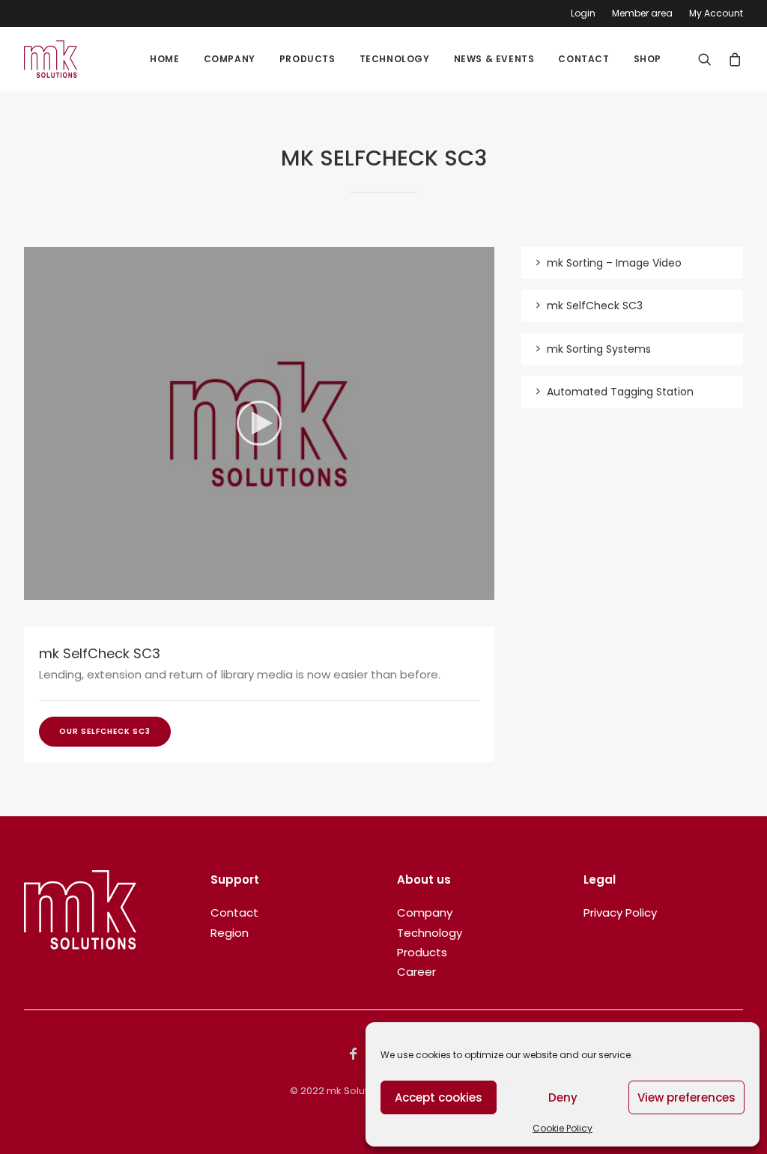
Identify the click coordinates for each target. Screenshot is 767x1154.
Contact (583, 58)
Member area (642, 13)
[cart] (732, 59)
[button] (259, 423)
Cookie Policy (562, 1128)
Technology (395, 58)
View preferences (686, 1097)
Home (164, 58)
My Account (716, 13)
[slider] (249, 588)
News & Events (494, 58)
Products (307, 58)
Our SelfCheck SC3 (105, 731)
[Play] (34, 589)
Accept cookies (438, 1097)
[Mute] (464, 589)
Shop (647, 58)
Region (229, 933)
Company (229, 58)
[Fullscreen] (483, 589)
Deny (562, 1097)
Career (416, 972)
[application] (259, 423)
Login (583, 13)
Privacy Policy (620, 912)
